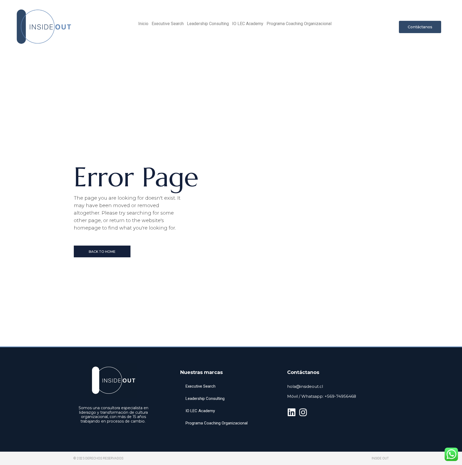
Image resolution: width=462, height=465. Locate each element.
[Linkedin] (291, 412)
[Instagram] (303, 412)
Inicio (143, 23)
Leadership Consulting (208, 23)
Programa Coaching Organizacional (299, 23)
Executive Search (168, 23)
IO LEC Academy (247, 23)
